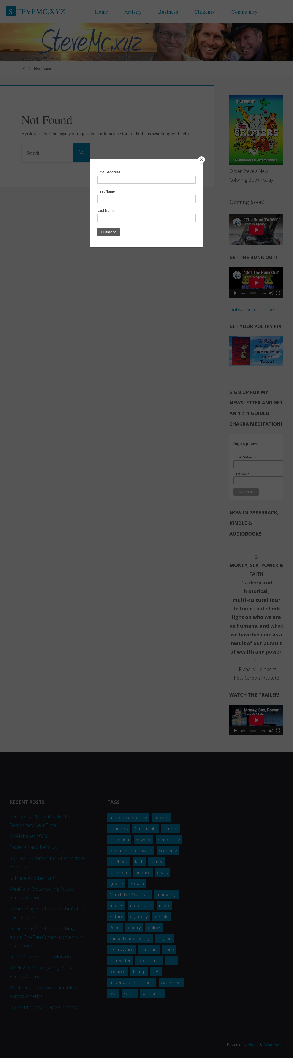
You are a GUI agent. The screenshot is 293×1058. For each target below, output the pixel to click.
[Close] (201, 159)
